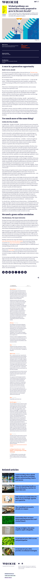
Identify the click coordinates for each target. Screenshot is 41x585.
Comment (4, 14)
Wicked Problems (25, 47)
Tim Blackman (5, 60)
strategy (23, 46)
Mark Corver (5, 44)
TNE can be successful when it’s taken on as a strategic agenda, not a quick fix (26, 498)
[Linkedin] (22, 563)
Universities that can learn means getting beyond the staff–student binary (26, 519)
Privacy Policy (8, 577)
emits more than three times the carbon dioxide (12, 241)
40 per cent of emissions (15, 242)
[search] (36, 1)
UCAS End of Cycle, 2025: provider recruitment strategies (26, 550)
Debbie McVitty (5, 53)
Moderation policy (9, 573)
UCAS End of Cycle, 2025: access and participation (26, 539)
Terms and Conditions (10, 575)
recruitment (24, 45)
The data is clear (33, 72)
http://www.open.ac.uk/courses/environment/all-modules (18, 445)
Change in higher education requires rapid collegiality (24, 529)
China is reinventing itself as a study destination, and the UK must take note (25, 488)
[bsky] (19, 563)
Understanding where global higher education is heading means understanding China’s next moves (25, 477)
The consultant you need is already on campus (24, 508)
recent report (11, 250)
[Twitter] (35, 1)
